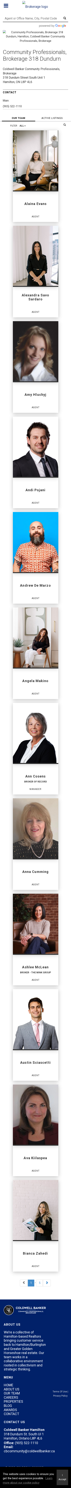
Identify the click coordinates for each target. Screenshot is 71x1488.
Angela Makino (35, 681)
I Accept (62, 1477)
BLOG (8, 1406)
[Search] (64, 125)
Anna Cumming (35, 872)
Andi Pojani (36, 490)
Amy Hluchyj (35, 395)
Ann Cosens (35, 776)
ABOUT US (11, 1389)
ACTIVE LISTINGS (52, 118)
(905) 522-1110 (12, 106)
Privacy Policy (60, 1395)
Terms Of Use (60, 1391)
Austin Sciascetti (35, 1063)
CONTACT (11, 1414)
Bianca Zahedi (35, 1253)
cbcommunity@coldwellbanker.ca (29, 1451)
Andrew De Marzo (35, 585)
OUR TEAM (18, 118)
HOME (8, 1385)
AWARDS (10, 1410)
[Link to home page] (36, 5)
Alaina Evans (35, 204)
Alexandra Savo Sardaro (35, 297)
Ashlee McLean (35, 967)
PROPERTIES (13, 1401)
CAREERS (11, 1397)
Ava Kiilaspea (35, 1158)
